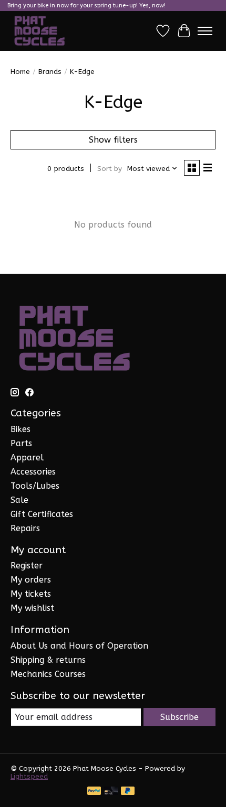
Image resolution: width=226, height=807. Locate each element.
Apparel (27, 457)
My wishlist (32, 608)
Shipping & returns (48, 660)
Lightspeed (29, 776)
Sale (19, 500)
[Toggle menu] (204, 30)
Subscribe (179, 717)
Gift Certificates (42, 514)
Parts (21, 443)
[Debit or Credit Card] (111, 792)
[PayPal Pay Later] (128, 792)
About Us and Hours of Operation (79, 646)
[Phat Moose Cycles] (40, 31)
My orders (31, 580)
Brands (49, 72)
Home (20, 72)
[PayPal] (94, 792)
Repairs (25, 528)
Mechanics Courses (48, 674)
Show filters (113, 140)
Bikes (20, 429)
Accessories (33, 472)
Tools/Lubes (35, 486)
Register (27, 566)
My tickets (31, 594)
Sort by (109, 169)
